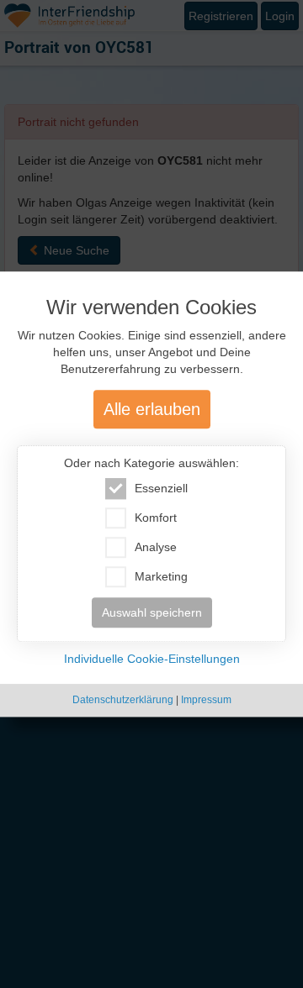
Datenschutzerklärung (122, 701)
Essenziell (161, 489)
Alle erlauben (152, 410)
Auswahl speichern (152, 613)
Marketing (161, 577)
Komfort (156, 518)
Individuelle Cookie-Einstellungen (152, 659)
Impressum (206, 701)
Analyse (156, 547)
